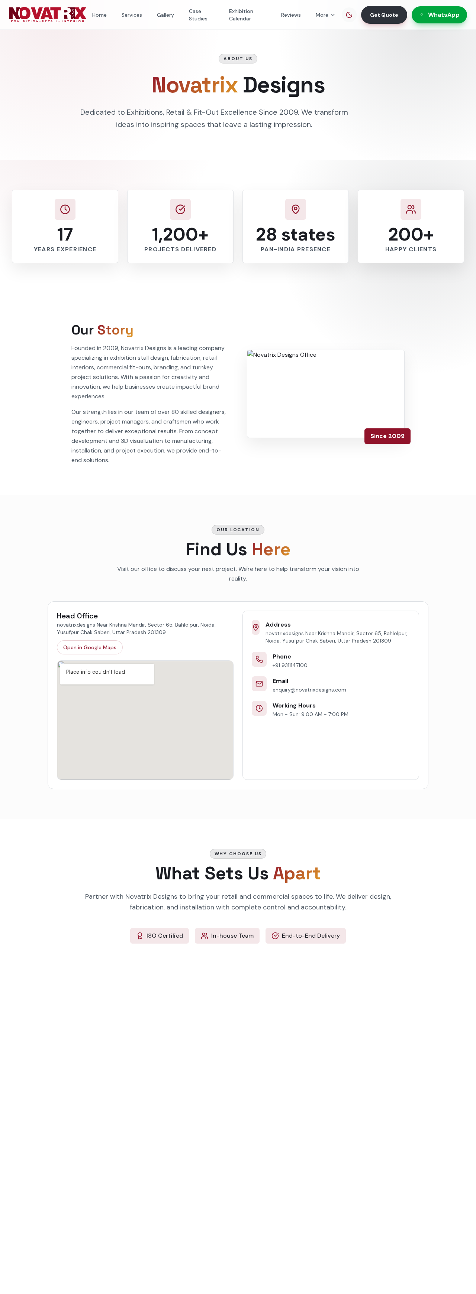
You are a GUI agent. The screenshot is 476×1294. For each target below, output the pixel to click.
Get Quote (384, 15)
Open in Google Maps (89, 647)
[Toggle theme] (349, 14)
